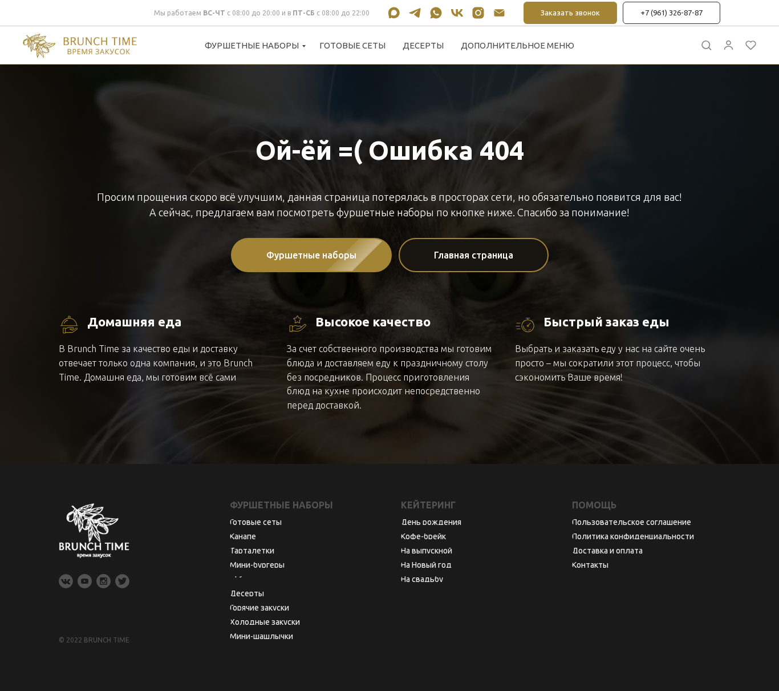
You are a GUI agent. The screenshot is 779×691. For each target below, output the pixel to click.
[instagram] (478, 13)
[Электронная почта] (499, 13)
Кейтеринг (428, 505)
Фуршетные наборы (252, 45)
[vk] (457, 13)
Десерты (423, 45)
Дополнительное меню (517, 45)
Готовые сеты (352, 45)
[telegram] (415, 13)
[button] (706, 44)
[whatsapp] (436, 13)
